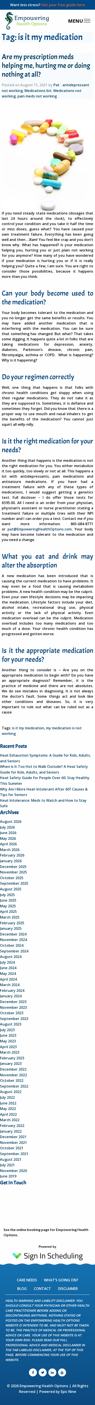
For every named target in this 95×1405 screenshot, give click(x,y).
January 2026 (11, 860)
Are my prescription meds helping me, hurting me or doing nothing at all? (46, 65)
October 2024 (11, 945)
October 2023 (11, 1013)
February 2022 (12, 1125)
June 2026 (8, 832)
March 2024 (9, 984)
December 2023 (13, 1001)
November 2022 (13, 1075)
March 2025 (9, 917)
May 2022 (8, 1108)
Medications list (38, 90)
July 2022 (7, 1097)
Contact (42, 1288)
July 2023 (7, 1029)
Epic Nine (68, 1391)
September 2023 (14, 1018)
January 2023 (11, 1063)
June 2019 (8, 1176)
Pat (56, 85)
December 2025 (13, 866)
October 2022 (11, 1080)
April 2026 (8, 844)
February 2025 (12, 923)
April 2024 (8, 979)
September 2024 (14, 951)
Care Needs (27, 1280)
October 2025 (11, 877)
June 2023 (8, 1035)
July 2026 (7, 827)
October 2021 (11, 1148)
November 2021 (13, 1142)
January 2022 (11, 1131)
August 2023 (10, 1024)
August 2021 (10, 1159)
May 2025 (8, 906)
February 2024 (12, 990)
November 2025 (13, 872)
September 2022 (14, 1086)
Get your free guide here (63, 4)
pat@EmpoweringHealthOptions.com (40, 529)
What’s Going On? (61, 1280)
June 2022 (8, 1103)
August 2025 (10, 889)
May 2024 (8, 973)
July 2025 (7, 894)
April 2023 (8, 1046)
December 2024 (13, 934)
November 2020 (13, 1170)
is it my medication (28, 728)
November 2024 (13, 939)
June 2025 (8, 900)
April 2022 (8, 1114)
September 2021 (14, 1153)
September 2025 (14, 883)
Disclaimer (68, 1288)
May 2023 (8, 1041)
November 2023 (13, 1007)
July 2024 (7, 962)
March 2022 (9, 1119)
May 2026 (8, 838)
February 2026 (12, 855)
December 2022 (13, 1069)
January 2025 (11, 928)
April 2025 (8, 911)
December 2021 (13, 1136)
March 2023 (9, 1052)
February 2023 (12, 1058)
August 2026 (10, 821)
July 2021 (7, 1165)
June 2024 (8, 967)
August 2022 (10, 1091)
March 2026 (9, 849)
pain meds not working (37, 96)
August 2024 (10, 956)
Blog (22, 1288)
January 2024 (11, 996)
